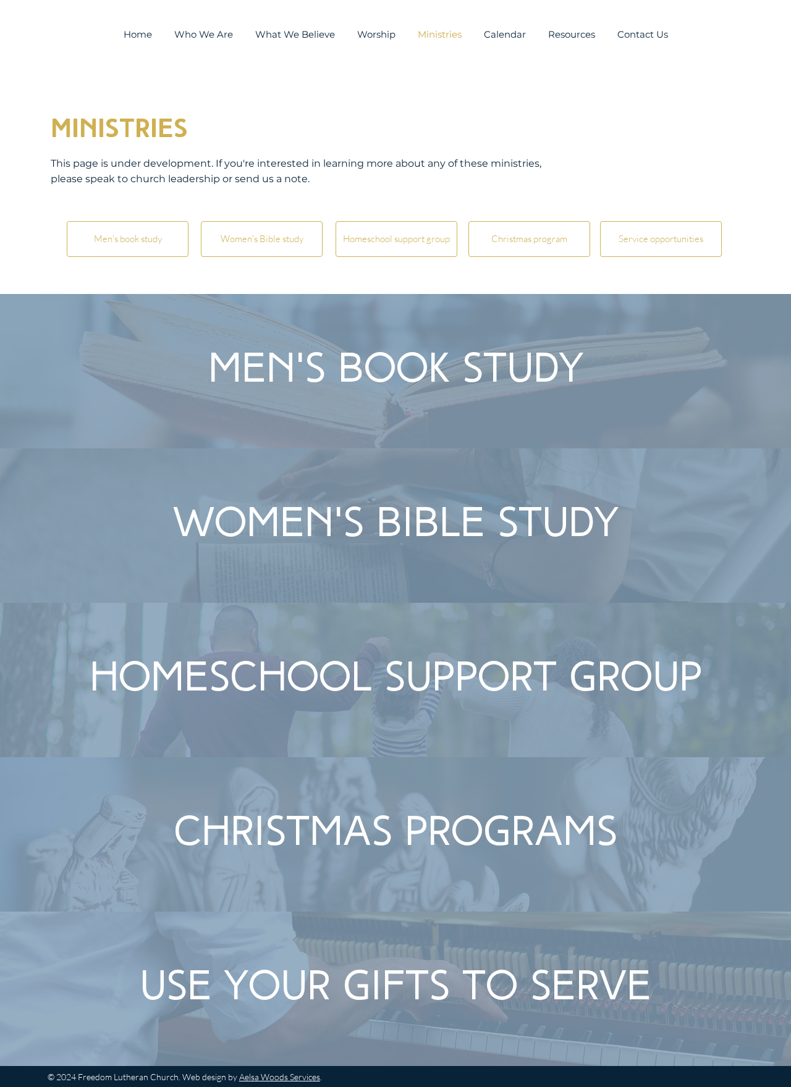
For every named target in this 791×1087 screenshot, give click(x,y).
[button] (128, 239)
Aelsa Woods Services (279, 1077)
